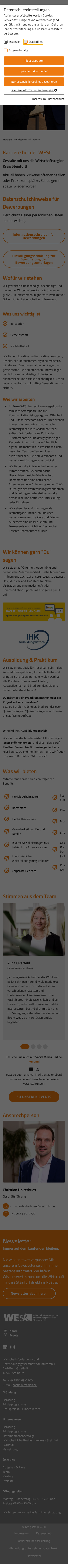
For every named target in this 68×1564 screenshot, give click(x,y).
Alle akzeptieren (34, 60)
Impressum (39, 99)
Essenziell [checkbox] (14, 41)
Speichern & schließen (34, 71)
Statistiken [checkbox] (36, 41)
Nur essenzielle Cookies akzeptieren (34, 81)
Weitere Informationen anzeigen (33, 90)
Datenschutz (56, 99)
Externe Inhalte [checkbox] (18, 50)
